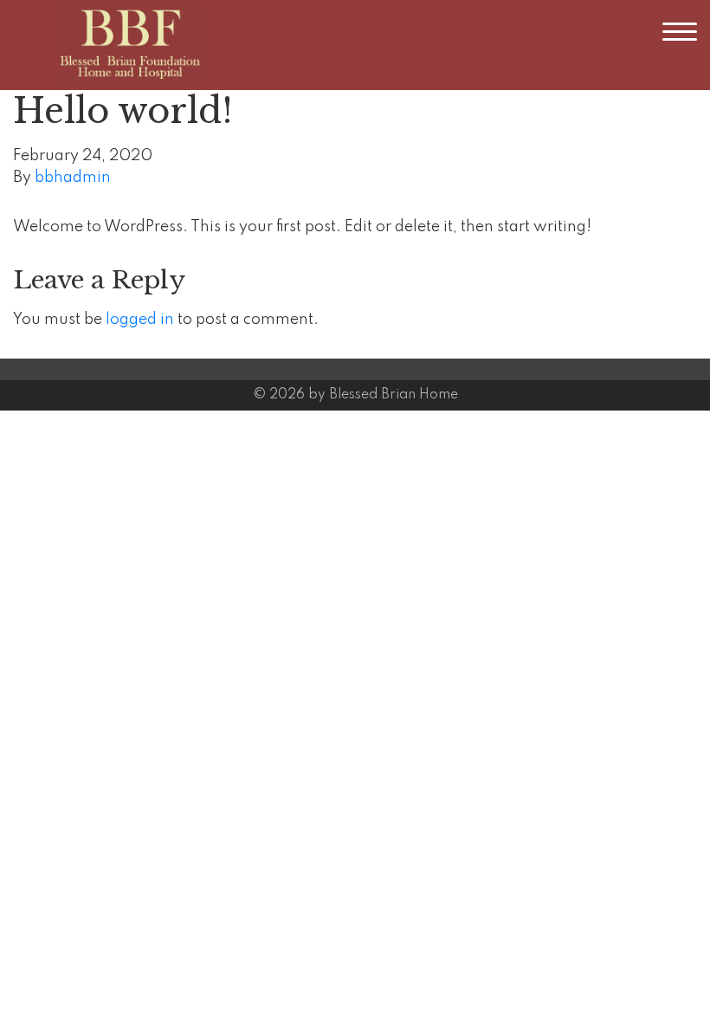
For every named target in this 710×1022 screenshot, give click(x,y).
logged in (140, 319)
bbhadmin (73, 177)
